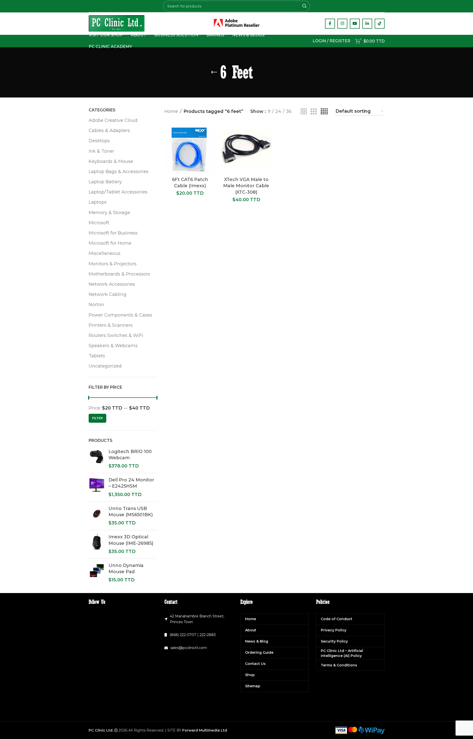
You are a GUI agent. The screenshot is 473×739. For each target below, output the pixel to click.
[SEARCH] (304, 6)
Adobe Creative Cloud (113, 120)
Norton (96, 304)
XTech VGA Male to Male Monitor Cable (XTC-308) (246, 186)
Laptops (98, 202)
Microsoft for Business (113, 233)
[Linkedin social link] (367, 24)
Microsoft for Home (110, 243)
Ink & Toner (101, 151)
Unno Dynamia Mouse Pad (126, 568)
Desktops (99, 140)
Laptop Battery (105, 182)
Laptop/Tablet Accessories (118, 192)
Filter (97, 418)
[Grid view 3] (314, 111)
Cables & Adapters (109, 130)
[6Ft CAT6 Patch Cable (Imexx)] (190, 149)
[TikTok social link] (380, 24)
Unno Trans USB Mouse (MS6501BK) (131, 511)
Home (171, 111)
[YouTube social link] (355, 24)
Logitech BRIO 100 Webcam (130, 455)
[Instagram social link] (342, 24)
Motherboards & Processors (119, 274)
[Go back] (214, 72)
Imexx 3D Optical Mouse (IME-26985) (131, 540)
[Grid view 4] (324, 111)
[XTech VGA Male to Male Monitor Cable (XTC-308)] (246, 149)
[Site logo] (117, 23)
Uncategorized (105, 366)
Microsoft (99, 223)
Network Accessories (112, 284)
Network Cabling (107, 294)
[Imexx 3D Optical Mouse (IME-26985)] (97, 544)
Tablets (97, 356)
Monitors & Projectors (113, 264)
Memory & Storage (109, 212)
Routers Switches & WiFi (116, 335)
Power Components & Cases (120, 315)
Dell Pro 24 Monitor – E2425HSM (131, 483)
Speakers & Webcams (113, 345)
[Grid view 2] (304, 111)
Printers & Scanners (111, 325)
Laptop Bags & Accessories (118, 171)
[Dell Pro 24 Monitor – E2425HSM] (97, 487)
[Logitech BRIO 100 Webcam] (97, 459)
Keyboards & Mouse (111, 161)
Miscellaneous (104, 253)
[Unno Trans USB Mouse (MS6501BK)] (97, 516)
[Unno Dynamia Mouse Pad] (97, 572)
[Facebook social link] (330, 24)
